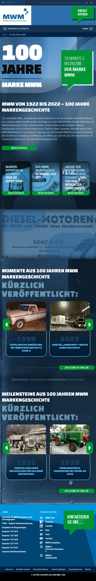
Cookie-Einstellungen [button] (58, 569)
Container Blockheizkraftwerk (14, 551)
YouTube (48, 538)
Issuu (47, 534)
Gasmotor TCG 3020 (10, 539)
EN (86, 2)
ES (91, 2)
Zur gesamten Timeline (76, 368)
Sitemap (88, 569)
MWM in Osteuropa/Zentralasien (54, 549)
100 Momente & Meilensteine (75, 67)
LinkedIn (48, 526)
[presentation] (6, 324)
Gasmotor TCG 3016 (10, 531)
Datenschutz (54, 2)
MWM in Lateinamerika (51, 556)
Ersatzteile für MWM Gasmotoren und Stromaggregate (17, 518)
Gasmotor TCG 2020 (10, 535)
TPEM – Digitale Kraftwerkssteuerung (17, 523)
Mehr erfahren (19, 148)
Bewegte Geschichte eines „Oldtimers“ (70, 346)
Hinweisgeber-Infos (75, 2)
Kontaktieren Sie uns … (78, 520)
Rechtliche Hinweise (23, 569)
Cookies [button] (63, 2)
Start (4, 34)
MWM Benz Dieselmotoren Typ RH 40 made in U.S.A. (70, 469)
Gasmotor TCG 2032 (10, 547)
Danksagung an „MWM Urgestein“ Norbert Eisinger (26, 471)
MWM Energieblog (52, 542)
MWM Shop (49, 518)
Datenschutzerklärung (40, 569)
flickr (47, 530)
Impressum (44, 2)
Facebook (49, 522)
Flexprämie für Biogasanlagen (14, 527)
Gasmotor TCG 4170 (10, 543)
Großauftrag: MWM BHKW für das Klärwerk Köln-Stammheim (26, 347)
